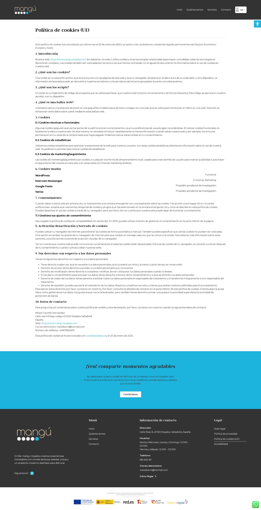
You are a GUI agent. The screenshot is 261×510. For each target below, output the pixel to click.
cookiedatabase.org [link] (96, 335)
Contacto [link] (226, 9)
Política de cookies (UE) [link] (227, 439)
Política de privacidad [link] (225, 434)
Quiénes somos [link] (195, 9)
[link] (257, 23)
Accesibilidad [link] (221, 444)
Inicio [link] (179, 9)
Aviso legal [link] (220, 428)
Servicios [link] (212, 9)
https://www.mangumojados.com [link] (68, 59)
